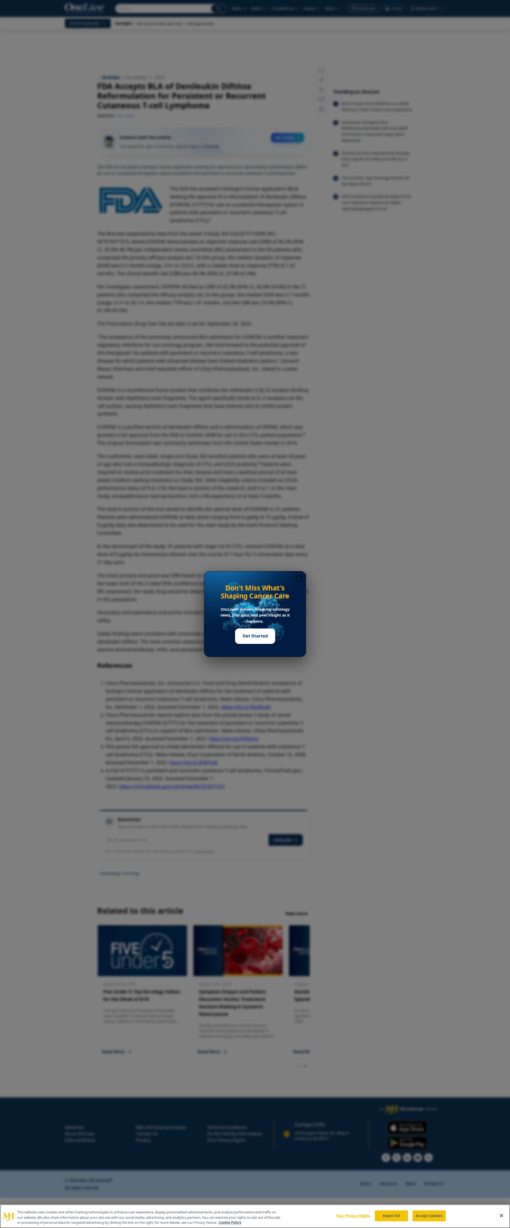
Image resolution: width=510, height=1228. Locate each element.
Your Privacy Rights (353, 1215)
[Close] (501, 1215)
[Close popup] (299, 578)
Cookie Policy (230, 1222)
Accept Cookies (429, 1215)
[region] (255, 1216)
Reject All (391, 1215)
